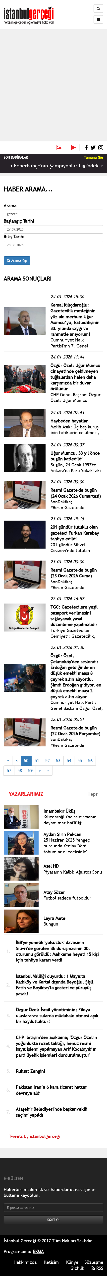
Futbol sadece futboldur (67, 898)
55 (79, 760)
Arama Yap (18, 260)
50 (26, 760)
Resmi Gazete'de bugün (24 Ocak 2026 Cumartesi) (76, 493)
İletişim (51, 1262)
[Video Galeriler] (75, 147)
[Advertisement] (53, 85)
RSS (99, 1268)
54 (69, 760)
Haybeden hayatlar (69, 421)
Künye (72, 1262)
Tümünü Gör (93, 157)
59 (30, 770)
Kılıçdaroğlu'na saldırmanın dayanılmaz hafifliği (70, 819)
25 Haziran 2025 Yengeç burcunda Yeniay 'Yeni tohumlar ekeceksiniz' (67, 846)
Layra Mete (54, 918)
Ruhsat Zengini (30, 1071)
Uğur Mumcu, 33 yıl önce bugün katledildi (75, 456)
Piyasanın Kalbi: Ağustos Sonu (73, 872)
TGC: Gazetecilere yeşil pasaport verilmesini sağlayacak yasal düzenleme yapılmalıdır (74, 615)
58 (19, 770)
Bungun (51, 924)
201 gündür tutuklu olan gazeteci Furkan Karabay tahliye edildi (75, 533)
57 (9, 770)
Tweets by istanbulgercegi (34, 1136)
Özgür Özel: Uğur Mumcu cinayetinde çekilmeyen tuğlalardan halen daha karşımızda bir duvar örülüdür (75, 377)
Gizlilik (77, 1268)
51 (37, 760)
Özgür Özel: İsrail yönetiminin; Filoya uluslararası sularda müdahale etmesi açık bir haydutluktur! (57, 1015)
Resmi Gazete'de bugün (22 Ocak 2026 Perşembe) (76, 730)
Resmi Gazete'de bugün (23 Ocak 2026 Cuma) (74, 573)
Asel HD (51, 866)
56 (90, 760)
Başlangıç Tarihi (19, 221)
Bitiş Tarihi (14, 236)
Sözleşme (94, 1262)
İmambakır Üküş (59, 811)
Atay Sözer (54, 892)
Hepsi (93, 794)
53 (58, 760)
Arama (10, 205)
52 (47, 760)
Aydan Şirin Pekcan (62, 834)
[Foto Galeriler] (59, 147)
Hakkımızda (25, 1262)
